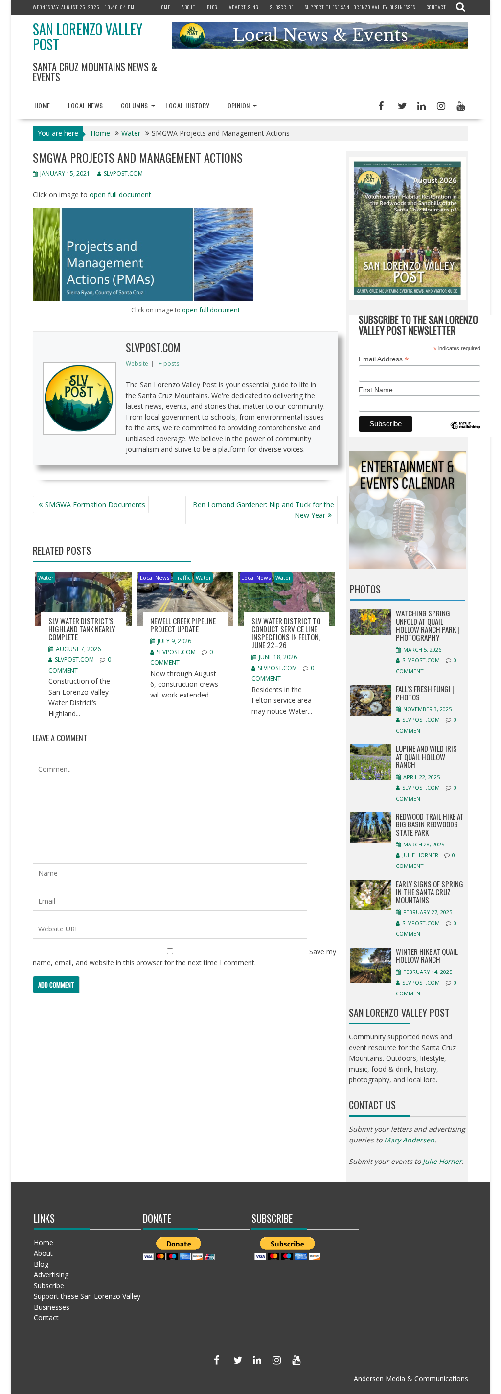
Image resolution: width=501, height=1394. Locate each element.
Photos (365, 589)
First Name (376, 390)
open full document (120, 194)
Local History (187, 105)
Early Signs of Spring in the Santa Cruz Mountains (429, 891)
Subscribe (282, 7)
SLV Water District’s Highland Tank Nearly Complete (81, 628)
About (189, 7)
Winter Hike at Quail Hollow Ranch (427, 955)
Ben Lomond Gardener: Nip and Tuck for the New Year (263, 510)
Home (164, 7)
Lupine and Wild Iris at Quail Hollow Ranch (426, 756)
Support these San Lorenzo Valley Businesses (360, 7)
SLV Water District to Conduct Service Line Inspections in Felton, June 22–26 (285, 633)
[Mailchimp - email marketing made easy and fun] (465, 432)
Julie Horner (420, 855)
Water (46, 577)
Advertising (244, 7)
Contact (436, 7)
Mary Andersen (409, 1139)
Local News (85, 105)
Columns (134, 105)
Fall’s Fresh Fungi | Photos (425, 692)
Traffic (182, 577)
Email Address (384, 359)
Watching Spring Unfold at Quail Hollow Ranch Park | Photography (427, 625)
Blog (212, 7)
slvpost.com (123, 173)
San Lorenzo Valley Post (87, 36)
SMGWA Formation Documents (95, 504)
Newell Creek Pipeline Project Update (183, 624)
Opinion (239, 105)
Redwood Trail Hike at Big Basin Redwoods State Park (430, 824)
